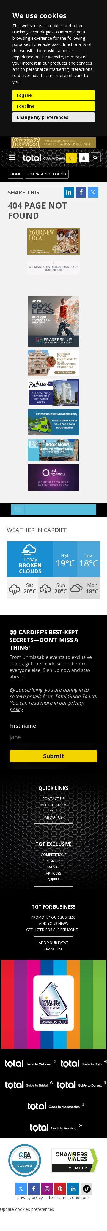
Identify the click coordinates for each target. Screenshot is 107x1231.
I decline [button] (25, 106)
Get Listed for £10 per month (53, 929)
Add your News (53, 923)
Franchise (53, 948)
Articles (53, 873)
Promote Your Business (53, 917)
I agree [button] (24, 95)
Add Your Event (53, 942)
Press (53, 811)
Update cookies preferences (27, 1209)
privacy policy (30, 1197)
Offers (53, 879)
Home (15, 174)
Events (53, 867)
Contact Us (53, 798)
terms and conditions (69, 1197)
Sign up (53, 860)
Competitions (53, 854)
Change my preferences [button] (42, 117)
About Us (53, 817)
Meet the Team (53, 804)
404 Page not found (47, 174)
